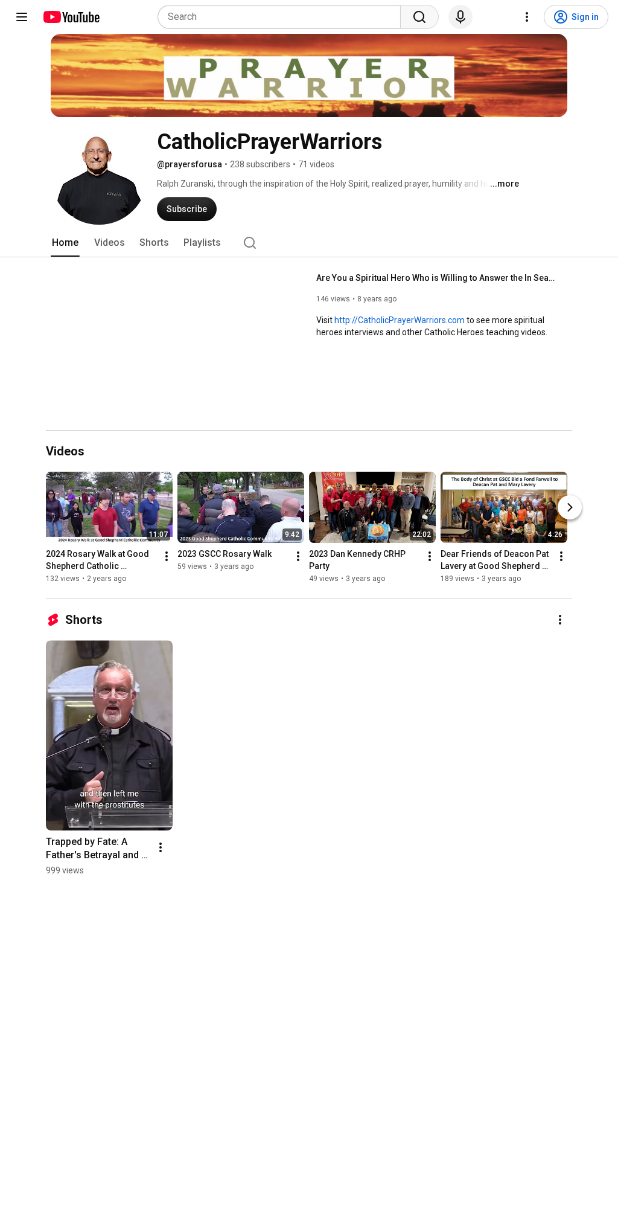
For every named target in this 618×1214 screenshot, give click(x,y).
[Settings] (527, 17)
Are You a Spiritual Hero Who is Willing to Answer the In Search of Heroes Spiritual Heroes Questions (437, 278)
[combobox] (283, 17)
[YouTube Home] (71, 17)
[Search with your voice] (460, 17)
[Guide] (21, 17)
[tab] (65, 242)
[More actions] (166, 556)
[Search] (419, 17)
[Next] (570, 507)
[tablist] (309, 242)
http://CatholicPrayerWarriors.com (399, 320)
